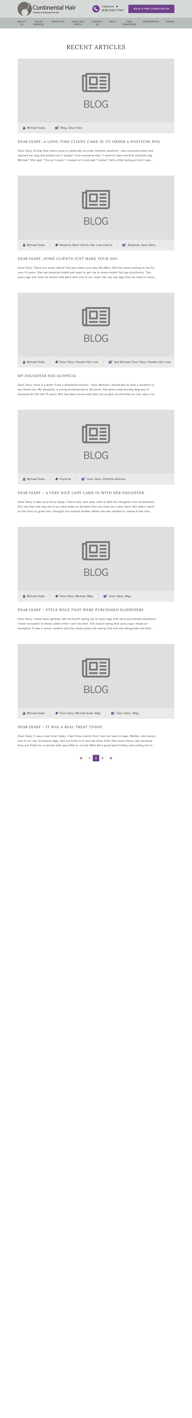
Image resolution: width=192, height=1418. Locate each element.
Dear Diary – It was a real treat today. (60, 727)
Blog (112, 21)
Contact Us (97, 23)
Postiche (65, 479)
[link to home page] (47, 9)
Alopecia (65, 245)
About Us (22, 23)
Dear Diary (75, 128)
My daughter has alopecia (47, 376)
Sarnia (170, 21)
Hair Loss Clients (101, 245)
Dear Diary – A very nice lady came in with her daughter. (81, 493)
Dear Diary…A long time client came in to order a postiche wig (89, 141)
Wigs (90, 596)
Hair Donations (129, 23)
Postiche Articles (114, 479)
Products (58, 21)
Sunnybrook (151, 21)
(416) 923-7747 (113, 10)
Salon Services (38, 23)
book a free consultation (151, 8)
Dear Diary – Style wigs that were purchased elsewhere (81, 610)
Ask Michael (122, 362)
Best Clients (80, 245)
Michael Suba (84, 713)
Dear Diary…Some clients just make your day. (68, 258)
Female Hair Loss (159, 362)
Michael (80, 596)
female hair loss (86, 362)
